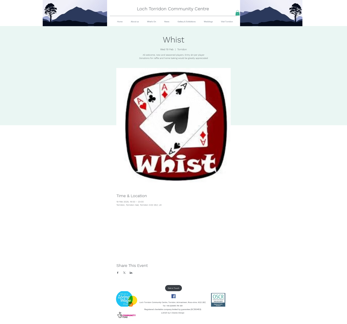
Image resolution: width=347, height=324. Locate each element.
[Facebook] (173, 296)
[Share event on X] (124, 273)
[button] (237, 12)
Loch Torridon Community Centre (173, 8)
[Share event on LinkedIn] (131, 273)
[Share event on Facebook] (117, 273)
